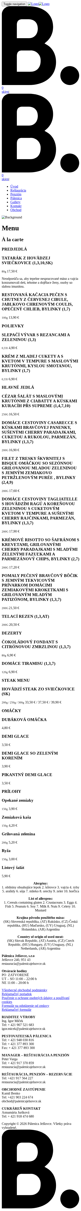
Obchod (15, 210)
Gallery (15, 202)
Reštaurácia (18, 190)
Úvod (14, 186)
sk (3, 91)
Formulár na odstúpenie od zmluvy (25, 1006)
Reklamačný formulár (16, 1009)
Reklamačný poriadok (17, 994)
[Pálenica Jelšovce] (38, 4)
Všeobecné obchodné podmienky (24, 990)
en (7, 91)
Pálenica (16, 198)
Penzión (15, 194)
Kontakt (15, 206)
